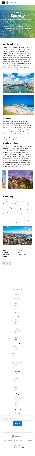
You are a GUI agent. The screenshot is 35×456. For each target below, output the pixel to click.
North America (17, 294)
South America (17, 298)
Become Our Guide (28, 440)
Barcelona (17, 323)
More (15, 312)
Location (15, 385)
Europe (16, 291)
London (17, 321)
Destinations (16, 440)
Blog (21, 440)
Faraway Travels (15, 359)
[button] (7, 191)
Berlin (16, 319)
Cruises (13, 355)
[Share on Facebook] (3, 263)
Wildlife (13, 353)
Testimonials (16, 387)
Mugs (16, 396)
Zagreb (16, 337)
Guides (16, 403)
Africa (15, 303)
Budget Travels (15, 364)
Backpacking (14, 357)
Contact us (16, 382)
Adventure (14, 346)
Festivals (13, 350)
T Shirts (16, 398)
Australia (18, 12)
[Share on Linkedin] (10, 263)
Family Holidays (15, 348)
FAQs (15, 380)
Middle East (16, 305)
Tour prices (16, 378)
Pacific (15, 296)
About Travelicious (17, 373)
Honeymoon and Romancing (17, 362)
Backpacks (17, 401)
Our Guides (16, 376)
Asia (15, 300)
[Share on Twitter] (7, 263)
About (4, 440)
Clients (15, 389)
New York (17, 325)
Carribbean (16, 307)
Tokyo (16, 328)
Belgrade (17, 334)
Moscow (17, 332)
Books (16, 405)
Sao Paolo (17, 330)
